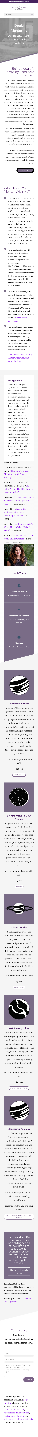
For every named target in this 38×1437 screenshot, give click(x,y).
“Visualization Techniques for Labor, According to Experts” (15, 512)
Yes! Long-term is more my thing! (19, 1216)
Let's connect (25, 170)
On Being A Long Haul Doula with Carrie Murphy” (18, 489)
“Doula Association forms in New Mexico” (18, 537)
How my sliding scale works (19, 1271)
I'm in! (19, 886)
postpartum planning (14, 1416)
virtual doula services (14, 1409)
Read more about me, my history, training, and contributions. (20, 358)
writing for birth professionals (18, 1419)
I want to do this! (19, 1088)
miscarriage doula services (16, 1413)
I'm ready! (19, 987)
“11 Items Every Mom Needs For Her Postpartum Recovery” (19, 501)
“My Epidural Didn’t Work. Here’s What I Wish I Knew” (18, 527)
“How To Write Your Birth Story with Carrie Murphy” (16, 474)
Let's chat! (19, 775)
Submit (28, 1379)
